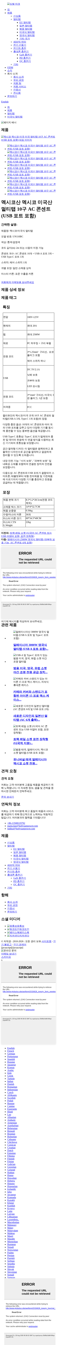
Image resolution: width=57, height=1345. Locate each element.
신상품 (17, 16)
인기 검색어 (20, 944)
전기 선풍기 (19, 45)
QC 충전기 (25, 61)
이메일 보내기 (8, 953)
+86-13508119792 (16, 823)
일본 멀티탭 (25, 25)
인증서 (17, 89)
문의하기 (12, 96)
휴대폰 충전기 (21, 51)
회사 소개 (18, 77)
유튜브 (20, 926)
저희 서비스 (19, 86)
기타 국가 (24, 38)
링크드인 (24, 929)
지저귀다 (24, 935)
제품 (9, 13)
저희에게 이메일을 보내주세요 (17, 282)
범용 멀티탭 (25, 29)
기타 (15, 64)
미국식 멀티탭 (27, 32)
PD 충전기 (25, 58)
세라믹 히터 (19, 42)
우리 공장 (18, 80)
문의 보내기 (7, 797)
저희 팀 (17, 83)
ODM (10, 67)
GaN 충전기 (25, 54)
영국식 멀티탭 (27, 35)
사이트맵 (46, 941)
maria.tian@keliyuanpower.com (22, 826)
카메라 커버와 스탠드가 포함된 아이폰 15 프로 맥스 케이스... (31, 695)
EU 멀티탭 (25, 22)
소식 (9, 70)
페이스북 (24, 932)
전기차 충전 (19, 48)
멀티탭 (17, 19)
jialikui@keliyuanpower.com (21, 828)
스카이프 (6, 957)
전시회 (17, 93)
